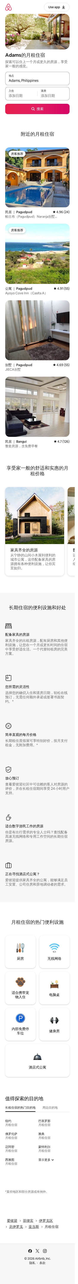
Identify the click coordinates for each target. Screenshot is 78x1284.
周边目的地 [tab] (50, 1107)
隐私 (32, 1263)
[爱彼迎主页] (8, 7)
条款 (42, 1263)
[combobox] (37, 80)
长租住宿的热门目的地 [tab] (20, 1107)
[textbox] (21, 95)
